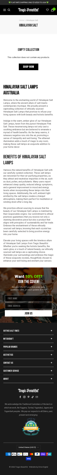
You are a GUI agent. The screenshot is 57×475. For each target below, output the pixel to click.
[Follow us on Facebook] (20, 397)
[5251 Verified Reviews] (28, 419)
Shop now (28, 67)
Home (21, 20)
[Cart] (52, 10)
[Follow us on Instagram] (24, 397)
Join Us (29, 313)
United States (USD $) (27, 447)
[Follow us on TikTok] (33, 397)
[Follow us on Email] (37, 397)
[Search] (9, 10)
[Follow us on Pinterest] (28, 397)
